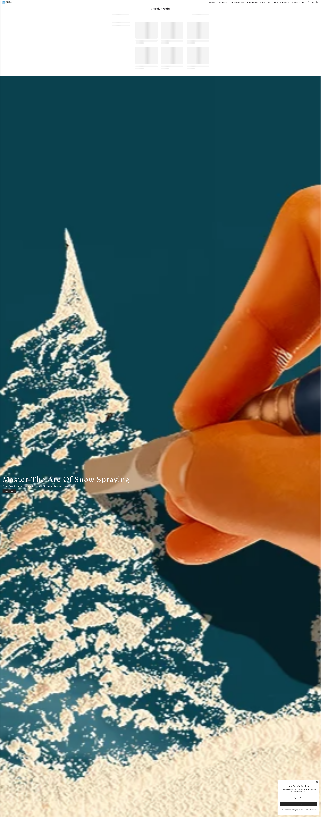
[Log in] (313, 2)
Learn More (9, 491)
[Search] (309, 2)
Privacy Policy (308, 809)
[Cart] (317, 2)
